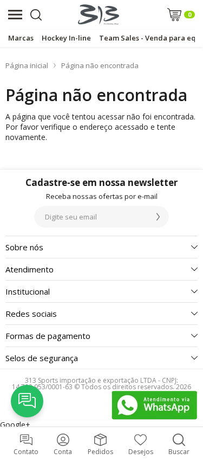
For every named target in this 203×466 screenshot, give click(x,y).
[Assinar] (158, 217)
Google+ (15, 425)
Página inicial (26, 65)
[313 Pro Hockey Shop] (98, 14)
